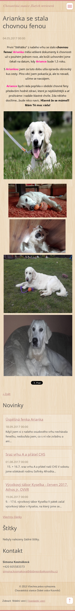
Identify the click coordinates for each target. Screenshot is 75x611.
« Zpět (6, 394)
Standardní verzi (36, 601)
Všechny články (12, 517)
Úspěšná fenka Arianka (24, 419)
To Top (69, 600)
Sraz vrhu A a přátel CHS (25, 454)
